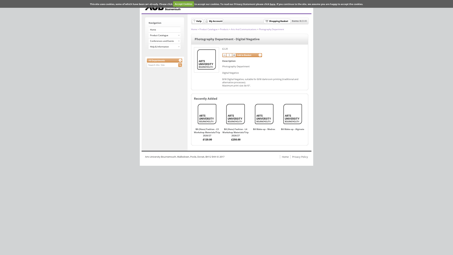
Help (199, 21)
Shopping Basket (278, 21)
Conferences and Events (162, 41)
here (272, 3)
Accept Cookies (183, 3)
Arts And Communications (244, 29)
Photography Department (271, 29)
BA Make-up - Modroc (264, 129)
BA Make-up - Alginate (292, 129)
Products (224, 29)
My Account (216, 21)
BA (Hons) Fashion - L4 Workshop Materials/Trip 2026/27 (235, 132)
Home (153, 29)
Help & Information (159, 46)
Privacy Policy (300, 156)
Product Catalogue (159, 35)
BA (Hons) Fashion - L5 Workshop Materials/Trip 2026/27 (207, 132)
